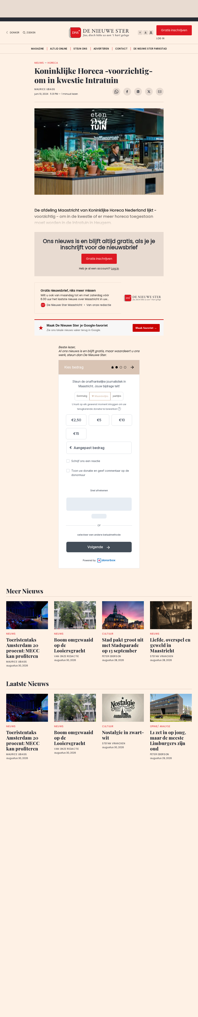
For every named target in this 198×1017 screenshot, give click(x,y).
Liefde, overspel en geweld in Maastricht (170, 645)
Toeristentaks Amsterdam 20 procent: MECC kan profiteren (22, 648)
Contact (121, 48)
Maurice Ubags (44, 89)
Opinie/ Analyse (160, 726)
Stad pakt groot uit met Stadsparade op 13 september (122, 645)
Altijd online (58, 48)
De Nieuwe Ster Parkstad (150, 48)
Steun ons (80, 48)
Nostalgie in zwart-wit (123, 735)
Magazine (37, 48)
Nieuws (39, 62)
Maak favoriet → (146, 327)
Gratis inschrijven (174, 30)
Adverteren (101, 48)
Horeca (53, 62)
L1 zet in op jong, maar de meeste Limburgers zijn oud (168, 740)
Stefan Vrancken (161, 656)
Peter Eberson (111, 656)
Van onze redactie (66, 656)
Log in (160, 38)
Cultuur (108, 633)
